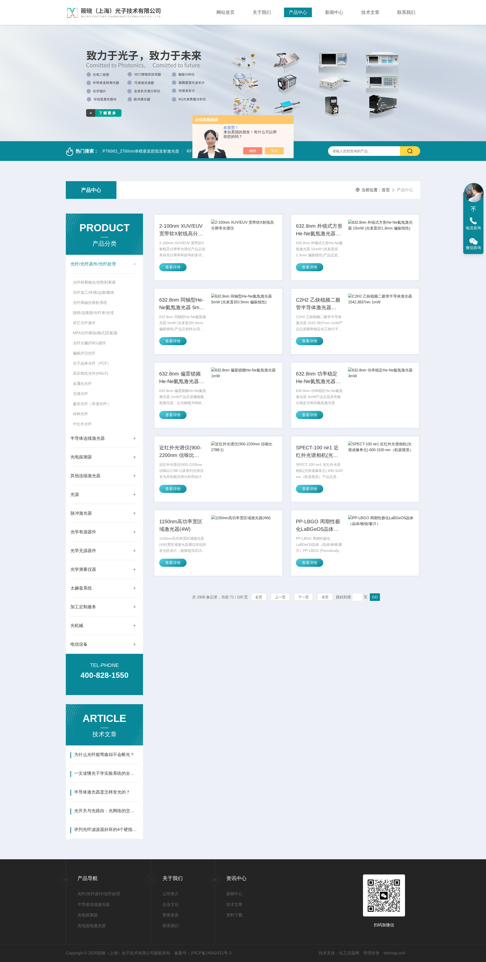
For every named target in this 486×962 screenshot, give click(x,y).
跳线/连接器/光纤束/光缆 (93, 312)
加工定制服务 (83, 606)
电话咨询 (473, 228)
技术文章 (370, 12)
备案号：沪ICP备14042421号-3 (202, 953)
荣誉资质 (171, 915)
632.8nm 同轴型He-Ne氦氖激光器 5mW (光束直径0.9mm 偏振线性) (181, 304)
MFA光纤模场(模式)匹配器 (95, 333)
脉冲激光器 (81, 513)
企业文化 (171, 904)
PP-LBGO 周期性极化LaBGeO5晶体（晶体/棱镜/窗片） (318, 526)
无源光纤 (80, 393)
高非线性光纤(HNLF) (90, 373)
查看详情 (172, 267)
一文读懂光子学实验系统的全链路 (106, 773)
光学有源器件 (83, 532)
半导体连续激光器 (87, 438)
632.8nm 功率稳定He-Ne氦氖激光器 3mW (316, 378)
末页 (325, 597)
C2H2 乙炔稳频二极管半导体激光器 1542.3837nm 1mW (318, 304)
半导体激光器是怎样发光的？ (102, 792)
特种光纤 (80, 414)
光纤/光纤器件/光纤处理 (93, 264)
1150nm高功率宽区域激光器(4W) (180, 525)
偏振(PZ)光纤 (84, 353)
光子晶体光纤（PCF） (92, 363)
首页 (386, 190)
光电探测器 (81, 457)
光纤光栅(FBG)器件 (89, 343)
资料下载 (234, 915)
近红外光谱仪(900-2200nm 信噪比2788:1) (180, 452)
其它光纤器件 (84, 323)
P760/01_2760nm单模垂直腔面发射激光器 (141, 151)
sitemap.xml (394, 953)
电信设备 (79, 644)
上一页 (280, 597)
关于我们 (262, 12)
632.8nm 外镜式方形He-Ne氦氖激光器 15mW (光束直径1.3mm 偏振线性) (319, 230)
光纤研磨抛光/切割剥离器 (94, 282)
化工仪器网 (349, 953)
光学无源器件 (83, 550)
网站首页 (225, 12)
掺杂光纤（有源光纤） (92, 404)
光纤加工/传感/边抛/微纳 (93, 292)
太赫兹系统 (81, 588)
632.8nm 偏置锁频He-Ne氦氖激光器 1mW (180, 378)
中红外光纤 (82, 424)
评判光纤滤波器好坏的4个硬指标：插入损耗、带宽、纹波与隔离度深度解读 (106, 829)
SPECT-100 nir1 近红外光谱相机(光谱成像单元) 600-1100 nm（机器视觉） (318, 452)
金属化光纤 (82, 383)
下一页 (303, 597)
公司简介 (171, 894)
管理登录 (371, 953)
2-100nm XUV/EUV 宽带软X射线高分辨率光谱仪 (181, 230)
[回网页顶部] (473, 209)
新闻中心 (334, 12)
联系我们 (406, 12)
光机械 (76, 625)
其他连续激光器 (85, 475)
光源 (74, 494)
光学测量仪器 (83, 569)
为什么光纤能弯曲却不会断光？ (104, 754)
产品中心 (298, 12)
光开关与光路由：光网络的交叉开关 (106, 810)
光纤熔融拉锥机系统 (90, 302)
